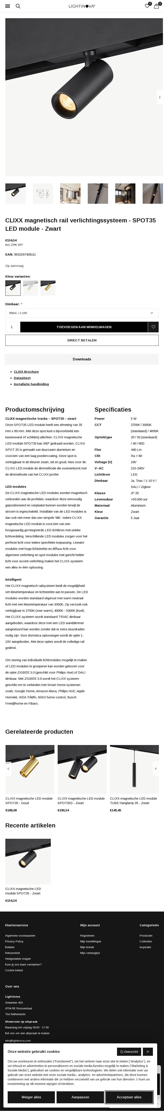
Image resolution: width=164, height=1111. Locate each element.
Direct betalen (82, 340)
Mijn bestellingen (90, 941)
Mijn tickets (87, 947)
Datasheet (22, 378)
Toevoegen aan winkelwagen (84, 327)
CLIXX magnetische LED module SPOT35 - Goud (29, 801)
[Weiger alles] (148, 1052)
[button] (8, 6)
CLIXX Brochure (26, 371)
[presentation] (160, 97)
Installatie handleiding (31, 384)
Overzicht (131, 1051)
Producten (146, 935)
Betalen (10, 947)
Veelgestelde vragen (18, 958)
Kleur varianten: (18, 276)
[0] (156, 6)
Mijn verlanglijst (90, 953)
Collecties (146, 941)
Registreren (87, 935)
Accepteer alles (129, 1097)
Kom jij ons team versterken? (23, 964)
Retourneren (12, 953)
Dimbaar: (13, 304)
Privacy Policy (14, 941)
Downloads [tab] (82, 359)
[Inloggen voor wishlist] (153, 327)
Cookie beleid (14, 970)
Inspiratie (145, 947)
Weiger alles (31, 1097)
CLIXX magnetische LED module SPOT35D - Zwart (81, 801)
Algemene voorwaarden (20, 935)
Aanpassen (80, 1097)
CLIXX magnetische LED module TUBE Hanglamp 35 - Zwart (133, 801)
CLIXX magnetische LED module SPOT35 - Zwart (23, 891)
